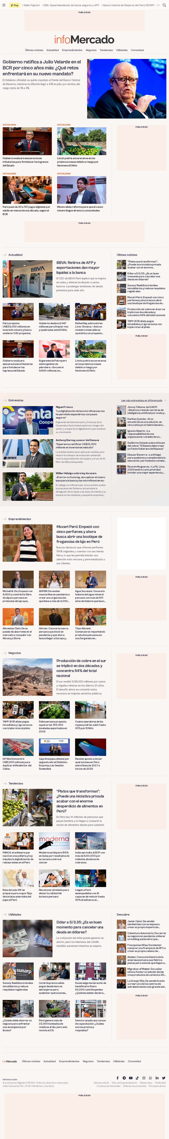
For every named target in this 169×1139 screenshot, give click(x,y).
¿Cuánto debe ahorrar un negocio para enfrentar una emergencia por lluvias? (17, 1025)
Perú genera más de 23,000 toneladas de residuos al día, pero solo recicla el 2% (53, 1025)
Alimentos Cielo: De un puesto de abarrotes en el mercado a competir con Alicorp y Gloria (17, 633)
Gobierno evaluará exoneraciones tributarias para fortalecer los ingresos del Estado (25, 162)
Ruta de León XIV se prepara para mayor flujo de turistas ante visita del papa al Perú (17, 895)
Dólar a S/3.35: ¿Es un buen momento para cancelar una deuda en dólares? (143, 276)
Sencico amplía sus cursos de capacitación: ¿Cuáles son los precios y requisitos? (90, 1025)
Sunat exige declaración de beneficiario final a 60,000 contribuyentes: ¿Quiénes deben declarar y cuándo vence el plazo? (90, 988)
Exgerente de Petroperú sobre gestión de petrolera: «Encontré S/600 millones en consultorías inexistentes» (54, 365)
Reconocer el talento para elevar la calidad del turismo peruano (54, 893)
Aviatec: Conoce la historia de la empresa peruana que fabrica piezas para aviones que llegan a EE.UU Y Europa (146, 960)
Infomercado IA (101, 1083)
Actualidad (53, 50)
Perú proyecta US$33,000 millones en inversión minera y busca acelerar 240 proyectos (17, 328)
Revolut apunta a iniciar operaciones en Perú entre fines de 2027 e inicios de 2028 (88, 763)
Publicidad (160, 1083)
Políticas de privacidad (134, 1086)
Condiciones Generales (108, 1086)
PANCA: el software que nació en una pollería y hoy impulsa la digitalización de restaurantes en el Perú (18, 857)
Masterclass (146, 1083)
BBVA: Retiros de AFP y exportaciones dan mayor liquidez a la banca (78, 267)
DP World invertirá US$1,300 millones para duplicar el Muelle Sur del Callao (17, 763)
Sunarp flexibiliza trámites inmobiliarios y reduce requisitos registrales (146, 288)
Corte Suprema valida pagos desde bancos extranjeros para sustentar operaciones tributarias (52, 988)
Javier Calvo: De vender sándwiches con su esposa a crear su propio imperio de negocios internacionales (143, 924)
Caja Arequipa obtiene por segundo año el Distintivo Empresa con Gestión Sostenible (54, 763)
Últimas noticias (34, 50)
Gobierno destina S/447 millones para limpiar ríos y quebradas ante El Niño (53, 326)
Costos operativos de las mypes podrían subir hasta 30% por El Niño (90, 725)
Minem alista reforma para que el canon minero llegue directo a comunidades (80, 208)
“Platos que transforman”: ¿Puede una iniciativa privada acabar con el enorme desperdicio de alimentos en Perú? (144, 264)
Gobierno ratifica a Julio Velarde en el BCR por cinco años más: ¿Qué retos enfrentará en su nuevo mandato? (42, 68)
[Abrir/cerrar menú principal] (4, 5)
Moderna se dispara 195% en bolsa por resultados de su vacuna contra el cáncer (54, 857)
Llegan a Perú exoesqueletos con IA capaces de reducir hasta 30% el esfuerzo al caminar (89, 895)
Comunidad (137, 50)
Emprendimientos (72, 50)
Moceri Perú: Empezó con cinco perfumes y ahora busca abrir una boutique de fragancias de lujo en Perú (145, 300)
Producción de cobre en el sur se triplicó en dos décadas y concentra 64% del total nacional (146, 312)
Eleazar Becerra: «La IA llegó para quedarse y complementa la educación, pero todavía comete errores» (146, 457)
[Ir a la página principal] (84, 39)
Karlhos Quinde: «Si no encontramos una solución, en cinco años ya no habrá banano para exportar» (145, 422)
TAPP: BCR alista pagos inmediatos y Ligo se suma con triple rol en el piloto (144, 324)
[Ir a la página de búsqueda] (164, 5)
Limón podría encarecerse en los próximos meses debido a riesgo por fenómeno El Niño (78, 162)
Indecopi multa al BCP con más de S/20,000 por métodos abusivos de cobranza (90, 857)
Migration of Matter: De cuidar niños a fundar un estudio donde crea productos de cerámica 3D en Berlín (145, 971)
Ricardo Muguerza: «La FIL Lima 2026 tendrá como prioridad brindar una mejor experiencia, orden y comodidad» (145, 469)
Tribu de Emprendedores (124, 1083)
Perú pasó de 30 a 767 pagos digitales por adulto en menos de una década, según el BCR (26, 210)
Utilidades (122, 50)
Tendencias (106, 50)
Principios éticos (157, 1086)
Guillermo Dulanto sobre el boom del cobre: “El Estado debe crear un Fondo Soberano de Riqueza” (146, 445)
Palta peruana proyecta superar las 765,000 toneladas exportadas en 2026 (53, 726)
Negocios (91, 50)
